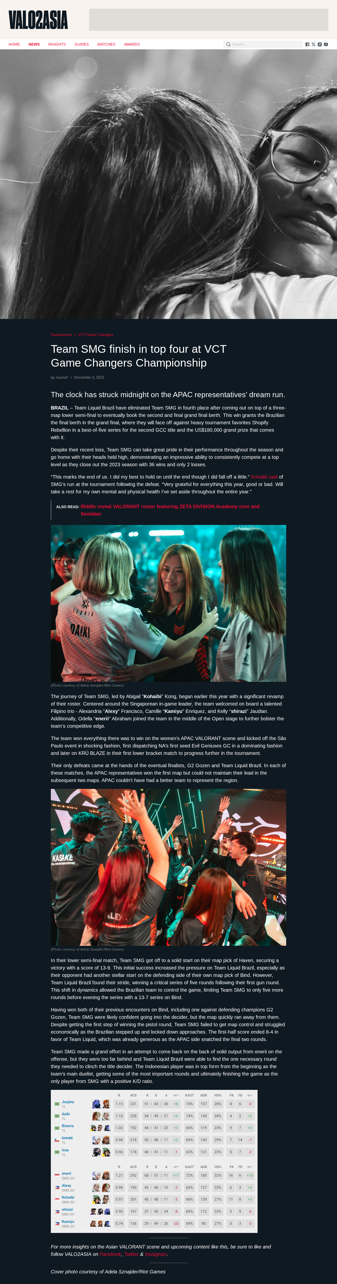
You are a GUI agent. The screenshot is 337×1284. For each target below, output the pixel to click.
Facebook (110, 1254)
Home (14, 44)
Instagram (156, 1254)
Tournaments (61, 335)
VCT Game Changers (95, 335)
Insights (57, 44)
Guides (82, 44)
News (34, 44)
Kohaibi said (264, 477)
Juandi (62, 377)
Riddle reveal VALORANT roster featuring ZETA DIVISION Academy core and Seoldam (170, 510)
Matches (106, 44)
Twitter (131, 1254)
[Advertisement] (208, 20)
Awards (132, 44)
